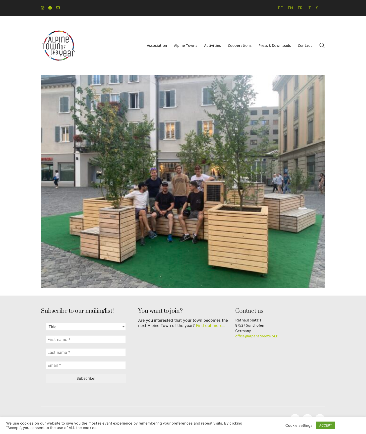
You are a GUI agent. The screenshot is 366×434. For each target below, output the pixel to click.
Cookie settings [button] (298, 425)
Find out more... (210, 325)
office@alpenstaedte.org (256, 336)
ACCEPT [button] (325, 425)
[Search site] (322, 46)
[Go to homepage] (58, 45)
